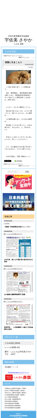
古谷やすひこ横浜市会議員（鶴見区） (16, 392)
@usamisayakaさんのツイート (18, 372)
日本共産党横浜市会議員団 (12, 407)
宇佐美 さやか (18, 40)
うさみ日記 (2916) (12, 343)
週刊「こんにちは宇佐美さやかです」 (13, 234)
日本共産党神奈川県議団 (12, 403)
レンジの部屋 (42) (12, 347)
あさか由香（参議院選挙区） (13, 399)
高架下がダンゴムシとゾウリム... (14, 55)
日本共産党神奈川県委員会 (12, 405)
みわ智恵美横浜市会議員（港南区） (15, 395)
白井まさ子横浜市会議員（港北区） (15, 390)
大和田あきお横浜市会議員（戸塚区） (16, 388)
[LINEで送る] (18, 161)
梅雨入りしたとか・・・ (26, 57)
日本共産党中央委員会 (11, 401)
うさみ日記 (30, 67)
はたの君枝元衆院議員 (11, 397)
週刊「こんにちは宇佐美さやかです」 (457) (18, 353)
